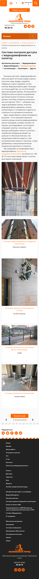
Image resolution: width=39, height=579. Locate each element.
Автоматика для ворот (11, 63)
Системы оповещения (13, 528)
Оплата (8, 470)
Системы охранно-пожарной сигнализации (21, 501)
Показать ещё (19, 416)
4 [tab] (18, 214)
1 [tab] (8, 214)
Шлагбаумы (23, 68)
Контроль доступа (28, 66)
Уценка (8, 537)
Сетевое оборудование (14, 513)
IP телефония (10, 516)
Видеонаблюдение (11, 66)
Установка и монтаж (13, 453)
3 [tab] (15, 214)
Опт (7, 456)
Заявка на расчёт (19, 10)
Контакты (9, 462)
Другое (33, 68)
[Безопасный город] (19, 18)
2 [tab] (11, 214)
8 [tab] (31, 214)
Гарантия (9, 477)
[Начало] (6, 420)
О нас (8, 459)
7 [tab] (28, 214)
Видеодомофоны (29, 63)
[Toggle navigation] (3, 3)
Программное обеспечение (15, 531)
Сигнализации (9, 68)
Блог (7, 480)
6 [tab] (24, 214)
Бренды (8, 446)
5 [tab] (21, 214)
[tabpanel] (19, 189)
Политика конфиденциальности (17, 466)
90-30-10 (8, 27)
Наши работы (10, 449)
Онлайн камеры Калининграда (16, 487)
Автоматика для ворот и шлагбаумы (18, 492)
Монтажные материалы (14, 521)
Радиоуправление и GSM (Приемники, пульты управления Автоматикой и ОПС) (20, 509)
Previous (3, 189)
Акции (8, 443)
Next (35, 189)
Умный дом (10, 524)
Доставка (9, 474)
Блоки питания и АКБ (13, 505)
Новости (9, 483)
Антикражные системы (14, 534)
